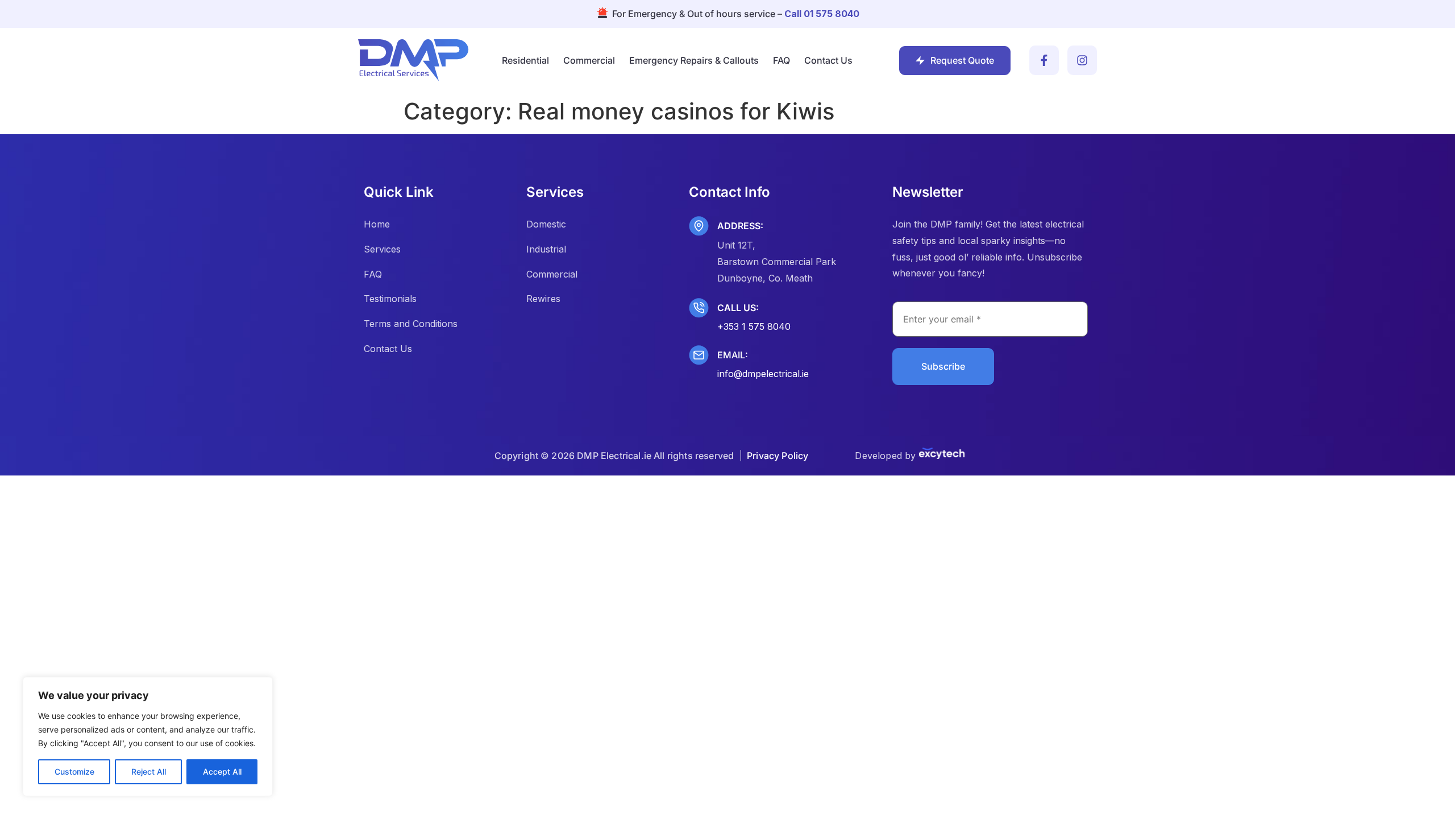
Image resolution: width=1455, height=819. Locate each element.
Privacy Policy (777, 455)
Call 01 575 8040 (821, 13)
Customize (74, 771)
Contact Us (828, 60)
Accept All (222, 771)
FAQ (781, 60)
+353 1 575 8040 (754, 326)
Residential (525, 60)
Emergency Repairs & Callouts (694, 60)
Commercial (589, 60)
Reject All (148, 771)
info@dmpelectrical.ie (763, 373)
